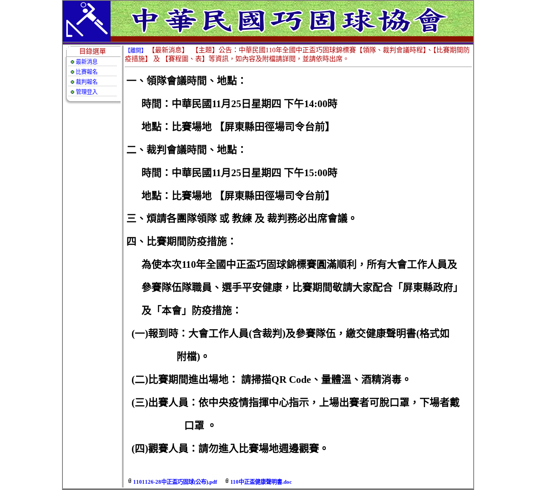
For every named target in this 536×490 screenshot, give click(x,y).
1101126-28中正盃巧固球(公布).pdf (175, 482)
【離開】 (136, 50)
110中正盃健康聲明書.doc (261, 482)
